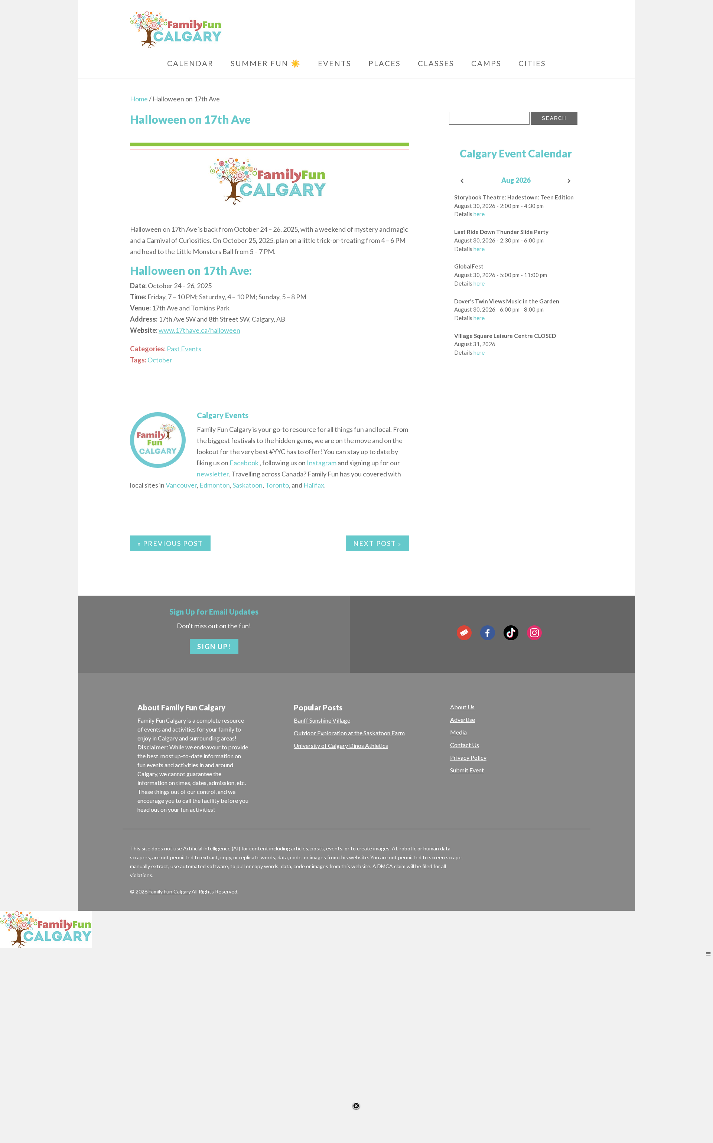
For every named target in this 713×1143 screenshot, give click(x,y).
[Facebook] (487, 632)
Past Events (184, 349)
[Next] (569, 181)
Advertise (462, 719)
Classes (436, 63)
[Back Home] (211, 29)
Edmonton (214, 485)
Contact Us (464, 744)
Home (139, 99)
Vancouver (181, 485)
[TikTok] (511, 632)
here (479, 214)
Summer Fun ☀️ (266, 63)
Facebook (244, 463)
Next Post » (377, 543)
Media (458, 732)
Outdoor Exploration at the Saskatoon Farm (349, 732)
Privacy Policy (468, 757)
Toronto (277, 485)
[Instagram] (534, 632)
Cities (532, 63)
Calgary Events (222, 415)
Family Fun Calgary (170, 891)
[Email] (464, 632)
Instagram (321, 463)
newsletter (213, 474)
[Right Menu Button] (708, 954)
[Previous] (462, 181)
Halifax (313, 485)
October (159, 360)
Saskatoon (247, 485)
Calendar (190, 63)
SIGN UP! (214, 646)
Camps (486, 63)
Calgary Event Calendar (516, 153)
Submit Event (467, 770)
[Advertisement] (504, 475)
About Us (462, 706)
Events (334, 63)
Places (384, 63)
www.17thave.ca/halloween (199, 330)
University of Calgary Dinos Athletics (341, 745)
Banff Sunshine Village (322, 720)
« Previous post (170, 543)
